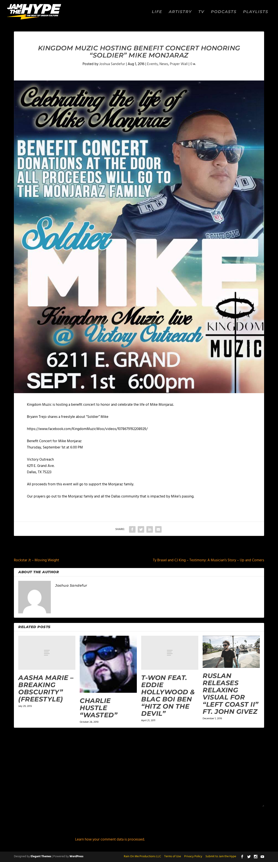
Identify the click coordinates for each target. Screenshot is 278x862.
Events (152, 64)
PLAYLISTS (255, 12)
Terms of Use (172, 856)
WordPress (76, 856)
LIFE (157, 12)
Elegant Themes (41, 856)
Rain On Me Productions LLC (142, 856)
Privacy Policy (193, 856)
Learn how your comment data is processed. (110, 839)
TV (201, 12)
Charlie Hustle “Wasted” (98, 708)
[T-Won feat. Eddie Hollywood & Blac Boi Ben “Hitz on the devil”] (169, 653)
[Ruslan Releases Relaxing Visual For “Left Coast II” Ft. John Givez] (231, 652)
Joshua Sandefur (112, 64)
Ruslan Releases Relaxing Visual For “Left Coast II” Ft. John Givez (230, 694)
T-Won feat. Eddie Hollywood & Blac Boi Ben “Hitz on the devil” (168, 696)
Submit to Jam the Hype (220, 856)
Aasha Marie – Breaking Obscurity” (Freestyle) (46, 688)
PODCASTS (224, 12)
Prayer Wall (179, 64)
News (163, 64)
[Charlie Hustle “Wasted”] (108, 664)
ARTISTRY (180, 12)
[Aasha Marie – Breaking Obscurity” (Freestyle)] (46, 653)
